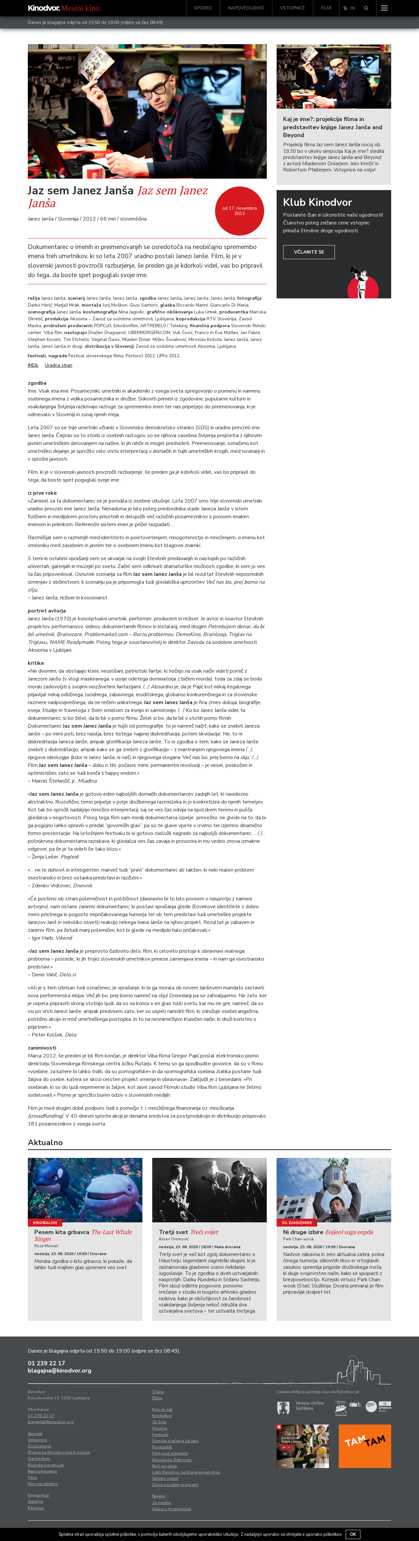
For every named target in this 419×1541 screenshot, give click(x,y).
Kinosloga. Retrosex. (172, 1460)
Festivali (160, 1435)
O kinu (158, 1392)
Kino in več (162, 1409)
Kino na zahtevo (43, 1484)
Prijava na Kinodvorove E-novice (59, 1452)
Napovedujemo (246, 8)
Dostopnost (39, 1446)
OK (353, 1534)
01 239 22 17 (46, 1363)
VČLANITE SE (309, 252)
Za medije (161, 1503)
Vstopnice (292, 8)
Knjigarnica (38, 1495)
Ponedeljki (162, 1447)
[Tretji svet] (209, 1190)
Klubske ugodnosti (46, 1465)
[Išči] (366, 8)
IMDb (33, 365)
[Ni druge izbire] (334, 1190)
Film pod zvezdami (170, 1453)
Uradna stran (58, 365)
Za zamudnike (297, 1222)
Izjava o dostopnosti (171, 1509)
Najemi (158, 1496)
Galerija (35, 1501)
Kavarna (36, 1508)
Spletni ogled (165, 1478)
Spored (203, 8)
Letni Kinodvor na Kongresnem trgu (186, 1472)
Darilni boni (39, 1458)
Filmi (326, 8)
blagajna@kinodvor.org (59, 1370)
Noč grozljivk (164, 1466)
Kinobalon (45, 1222)
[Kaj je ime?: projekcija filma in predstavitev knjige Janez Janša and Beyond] (334, 76)
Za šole (159, 1422)
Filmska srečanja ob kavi (175, 1441)
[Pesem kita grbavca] (85, 1190)
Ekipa (157, 1398)
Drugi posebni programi (175, 1485)
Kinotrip (159, 1428)
